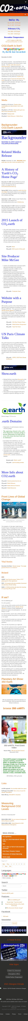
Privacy (14, 1014)
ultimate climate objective (8, 310)
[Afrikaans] (4, 873)
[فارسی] (6, 875)
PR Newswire (12, 416)
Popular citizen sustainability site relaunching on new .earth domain (12, 106)
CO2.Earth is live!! (12, 45)
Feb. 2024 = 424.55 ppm (14, 33)
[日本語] (2, 875)
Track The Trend (16, 326)
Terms (19, 1014)
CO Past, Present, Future (18, 322)
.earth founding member (18, 462)
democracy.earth (6, 66)
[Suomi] (14, 873)
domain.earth (7, 454)
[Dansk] (10, 873)
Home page (6, 857)
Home (1, 1014)
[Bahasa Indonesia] (23, 873)
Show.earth (20, 379)
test (4, 844)
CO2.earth (5, 916)
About (13, 246)
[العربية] (6, 873)
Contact (26, 1014)
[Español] (10, 875)
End (10, 866)
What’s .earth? (17, 460)
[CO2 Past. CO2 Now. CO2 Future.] (14, 999)
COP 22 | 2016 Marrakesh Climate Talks (14, 840)
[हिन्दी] (21, 873)
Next (6, 866)
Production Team (16, 291)
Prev (8, 864)
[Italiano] (25, 873)
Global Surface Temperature (19, 324)
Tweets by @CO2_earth (7, 893)
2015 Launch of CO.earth (18, 249)
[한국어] (4, 875)
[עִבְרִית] (19, 873)
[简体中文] (8, 873)
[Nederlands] (12, 873)
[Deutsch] (17, 873)
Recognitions (7, 836)
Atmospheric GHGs (14, 973)
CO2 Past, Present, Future (11, 851)
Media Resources (11, 488)
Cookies (8, 1014)
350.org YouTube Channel (17, 750)
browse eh (14, 708)
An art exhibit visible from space (18, 788)
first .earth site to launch (14, 64)
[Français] (15, 873)
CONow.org (20, 76)
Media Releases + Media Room (15, 116)
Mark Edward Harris (11, 520)
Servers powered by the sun (14, 481)
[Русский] (8, 875)
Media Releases (11, 483)
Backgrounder (10, 113)
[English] (2, 873)
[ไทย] (14, 875)
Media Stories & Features (13, 485)
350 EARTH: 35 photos (14, 794)
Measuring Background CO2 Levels (11, 806)
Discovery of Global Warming (12, 854)
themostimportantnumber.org (9, 186)
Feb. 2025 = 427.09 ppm (14, 31)
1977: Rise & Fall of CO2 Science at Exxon (13, 847)
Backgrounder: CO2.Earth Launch (12, 126)
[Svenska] (12, 875)
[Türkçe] (16, 875)
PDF (13, 820)
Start (4, 864)
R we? (5, 597)
